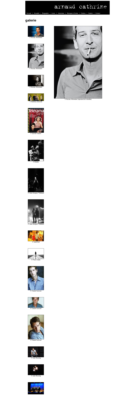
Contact (97, 13)
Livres (53, 13)
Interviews (61, 13)
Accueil (29, 13)
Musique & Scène (72, 13)
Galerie (90, 13)
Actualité (36, 13)
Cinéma (83, 13)
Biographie (45, 13)
